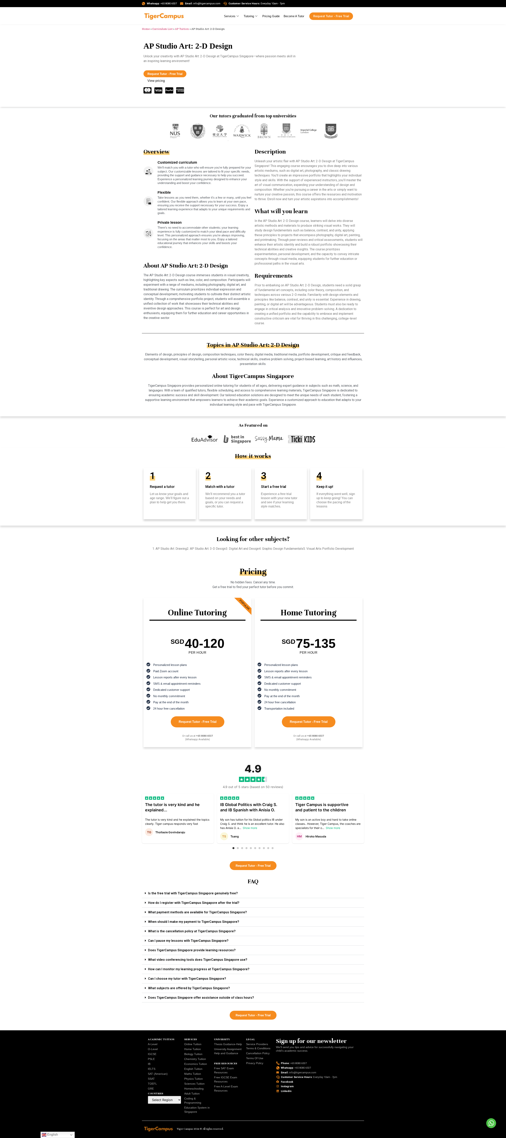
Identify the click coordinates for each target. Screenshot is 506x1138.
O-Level (153, 1049)
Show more (250, 828)
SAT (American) (158, 1073)
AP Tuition (182, 29)
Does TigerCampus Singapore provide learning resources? (192, 950)
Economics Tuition (195, 1063)
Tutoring (249, 16)
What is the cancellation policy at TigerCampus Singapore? (192, 931)
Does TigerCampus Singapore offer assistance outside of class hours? (201, 997)
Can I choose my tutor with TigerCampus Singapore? (187, 979)
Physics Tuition (193, 1078)
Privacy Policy (254, 1063)
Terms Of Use (254, 1058)
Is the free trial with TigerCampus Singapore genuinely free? (193, 893)
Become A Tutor (294, 16)
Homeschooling (194, 1088)
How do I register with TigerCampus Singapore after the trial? (193, 903)
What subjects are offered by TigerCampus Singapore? (189, 988)
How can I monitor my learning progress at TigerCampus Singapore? (198, 969)
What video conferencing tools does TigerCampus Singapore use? (197, 960)
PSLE (151, 1059)
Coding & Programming (192, 1100)
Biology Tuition (193, 1054)
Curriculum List (162, 29)
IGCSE (152, 1054)
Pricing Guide (271, 16)
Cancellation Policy (258, 1053)
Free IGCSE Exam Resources (225, 1079)
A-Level (152, 1044)
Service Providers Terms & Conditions (258, 1046)
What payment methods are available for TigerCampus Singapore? (197, 912)
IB (149, 1063)
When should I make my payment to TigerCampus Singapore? (193, 922)
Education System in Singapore (197, 1109)
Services (229, 16)
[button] (233, 848)
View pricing (156, 80)
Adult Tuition (192, 1093)
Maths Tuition (192, 1073)
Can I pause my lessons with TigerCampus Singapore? (188, 941)
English (52, 1134)
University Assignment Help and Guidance (228, 1051)
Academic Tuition (161, 1039)
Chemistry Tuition (195, 1059)
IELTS (151, 1068)
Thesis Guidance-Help (228, 1044)
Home (146, 29)
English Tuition (193, 1068)
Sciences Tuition (194, 1083)
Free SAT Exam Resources (224, 1070)
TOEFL (152, 1083)
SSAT (151, 1078)
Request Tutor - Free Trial (197, 721)
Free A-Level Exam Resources (226, 1088)
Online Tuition (192, 1044)
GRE (151, 1088)
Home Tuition (192, 1049)
